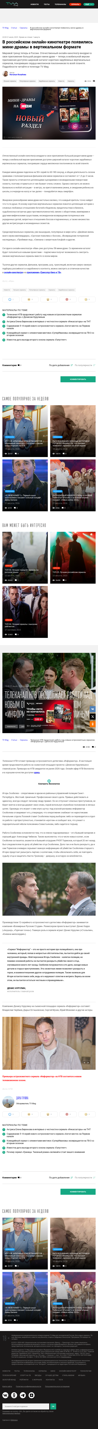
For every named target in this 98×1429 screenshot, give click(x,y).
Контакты (50, 1380)
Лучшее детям (51, 1375)
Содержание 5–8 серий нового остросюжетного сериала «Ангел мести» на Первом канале (48, 327)
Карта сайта (7, 1386)
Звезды (38, 1375)
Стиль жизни (68, 1375)
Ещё (87, 4)
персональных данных (11, 1413)
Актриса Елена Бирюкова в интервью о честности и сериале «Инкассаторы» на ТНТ (49, 321)
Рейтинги (24, 1380)
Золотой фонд (9, 1380)
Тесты (17, 1371)
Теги (61, 1380)
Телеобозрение (9, 1375)
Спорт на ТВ (25, 1375)
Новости (61, 81)
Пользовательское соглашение (57, 1386)
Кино (53, 1371)
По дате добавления (59, 365)
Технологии (85, 1371)
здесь (37, 772)
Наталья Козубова (18, 74)
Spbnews (14, 1420)
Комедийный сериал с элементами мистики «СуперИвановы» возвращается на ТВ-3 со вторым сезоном (50, 334)
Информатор (11, 726)
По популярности (83, 365)
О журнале (37, 1380)
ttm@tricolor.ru (66, 1357)
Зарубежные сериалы (47, 81)
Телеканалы (29, 1371)
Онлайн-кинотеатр (67, 1371)
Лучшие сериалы (10, 81)
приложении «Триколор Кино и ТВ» (44, 272)
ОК (53, 1406)
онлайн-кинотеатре (13, 272)
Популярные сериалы (27, 81)
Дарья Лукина (22, 1098)
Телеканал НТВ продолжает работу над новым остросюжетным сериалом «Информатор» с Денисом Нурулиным (44, 315)
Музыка (81, 1375)
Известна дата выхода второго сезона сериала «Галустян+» (37, 339)
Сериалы (71, 81)
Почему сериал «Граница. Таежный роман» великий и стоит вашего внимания (46, 1152)
